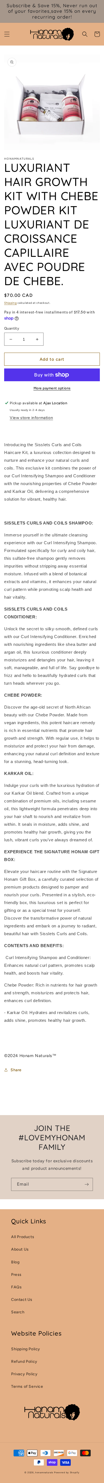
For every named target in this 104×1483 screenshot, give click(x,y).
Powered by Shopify (67, 1472)
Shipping (10, 303)
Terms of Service (27, 1386)
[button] (7, 34)
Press (16, 1274)
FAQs (16, 1287)
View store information (31, 417)
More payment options (52, 388)
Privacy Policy (24, 1374)
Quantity (11, 328)
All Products (22, 1236)
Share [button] (16, 1070)
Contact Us (21, 1299)
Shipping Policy (25, 1349)
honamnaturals (44, 1472)
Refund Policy (24, 1361)
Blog (15, 1262)
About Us (20, 1249)
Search (18, 1312)
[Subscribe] (86, 1184)
